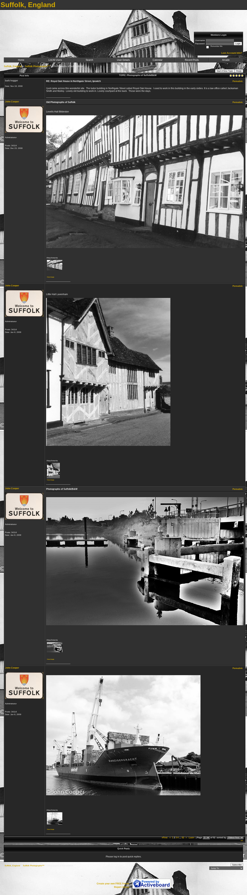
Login (237, 43)
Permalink (238, 81)
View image (50, 277)
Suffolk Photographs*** (37, 66)
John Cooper (12, 101)
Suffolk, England (13, 66)
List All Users (55, 60)
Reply (239, 71)
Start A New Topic (225, 71)
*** (242, 841)
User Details (123, 60)
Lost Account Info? (231, 53)
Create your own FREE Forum (113, 883)
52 (183, 837)
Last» (192, 837)
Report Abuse (121, 887)
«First (165, 837)
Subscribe (237, 865)
